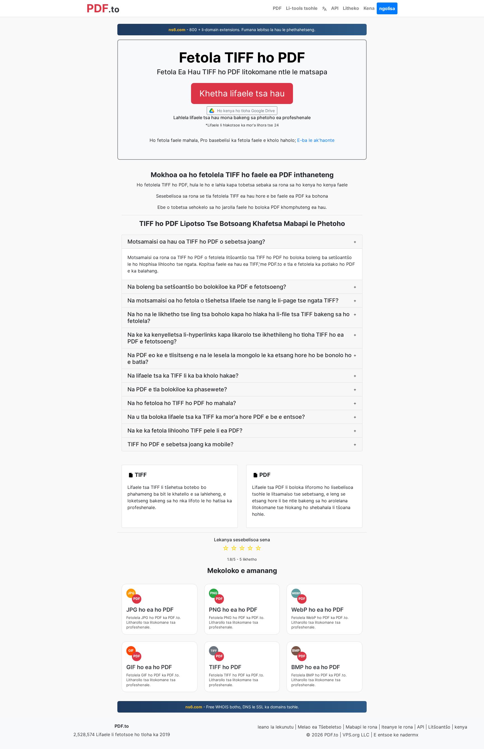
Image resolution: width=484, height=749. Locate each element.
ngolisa (387, 8)
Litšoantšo (439, 727)
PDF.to (122, 726)
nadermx (409, 735)
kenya (461, 727)
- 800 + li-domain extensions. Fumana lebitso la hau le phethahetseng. (242, 29)
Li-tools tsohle (302, 8)
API (334, 8)
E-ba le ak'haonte (315, 140)
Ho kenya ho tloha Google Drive (245, 110)
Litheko (351, 8)
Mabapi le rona (361, 727)
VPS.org (351, 735)
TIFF (141, 474)
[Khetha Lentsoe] (324, 8)
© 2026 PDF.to (322, 735)
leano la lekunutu (276, 727)
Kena (369, 8)
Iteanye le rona (397, 727)
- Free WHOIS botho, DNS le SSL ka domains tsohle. (242, 706)
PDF (277, 8)
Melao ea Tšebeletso (319, 727)
